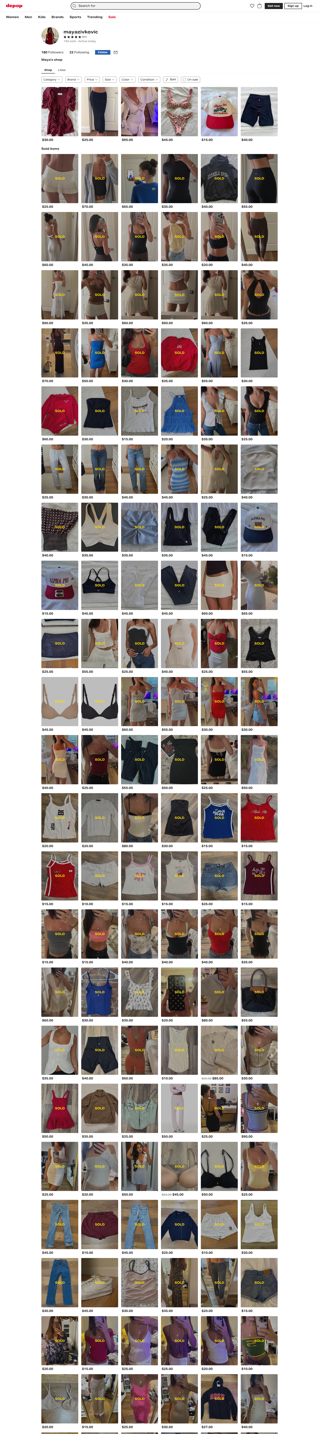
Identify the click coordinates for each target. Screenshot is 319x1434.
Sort (173, 79)
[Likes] (252, 5)
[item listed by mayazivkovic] (59, 111)
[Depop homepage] (14, 6)
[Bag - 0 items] (259, 5)
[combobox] (136, 6)
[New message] (115, 52)
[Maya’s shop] (50, 36)
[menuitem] (12, 17)
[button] (75, 37)
